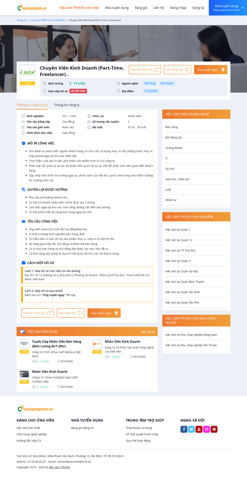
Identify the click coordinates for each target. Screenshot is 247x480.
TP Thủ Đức (151, 91)
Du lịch (169, 168)
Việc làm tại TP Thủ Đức (180, 250)
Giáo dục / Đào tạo (177, 179)
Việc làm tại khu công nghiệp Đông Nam (191, 335)
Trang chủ (22, 20)
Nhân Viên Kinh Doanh (122, 341)
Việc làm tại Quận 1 (177, 229)
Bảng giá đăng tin (82, 428)
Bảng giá (141, 8)
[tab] (32, 105)
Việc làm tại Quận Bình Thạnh (184, 281)
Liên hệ (158, 8)
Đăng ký (198, 8)
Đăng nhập (178, 8)
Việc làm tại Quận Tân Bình (182, 292)
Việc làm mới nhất (28, 428)
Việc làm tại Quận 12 (178, 240)
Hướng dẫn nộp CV (29, 440)
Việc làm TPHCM (59, 467)
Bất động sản (173, 137)
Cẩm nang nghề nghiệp (32, 434)
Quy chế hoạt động (138, 440)
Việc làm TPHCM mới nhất (79, 8)
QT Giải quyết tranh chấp (142, 434)
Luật (168, 189)
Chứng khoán (174, 148)
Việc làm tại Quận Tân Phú (182, 302)
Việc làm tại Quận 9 (177, 261)
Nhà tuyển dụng (117, 8)
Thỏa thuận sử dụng (139, 428)
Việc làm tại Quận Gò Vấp (181, 271)
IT (166, 158)
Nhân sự (170, 200)
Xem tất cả (148, 331)
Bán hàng (150, 83)
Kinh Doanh (167, 83)
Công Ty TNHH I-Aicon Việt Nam (48, 20)
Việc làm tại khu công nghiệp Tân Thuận (191, 345)
